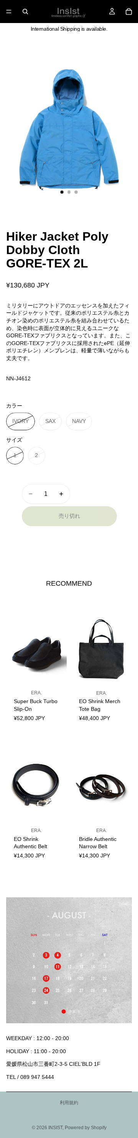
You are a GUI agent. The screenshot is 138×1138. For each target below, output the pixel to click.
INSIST (55, 1127)
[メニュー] (9, 11)
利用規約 (69, 1102)
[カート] (128, 11)
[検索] (25, 11)
